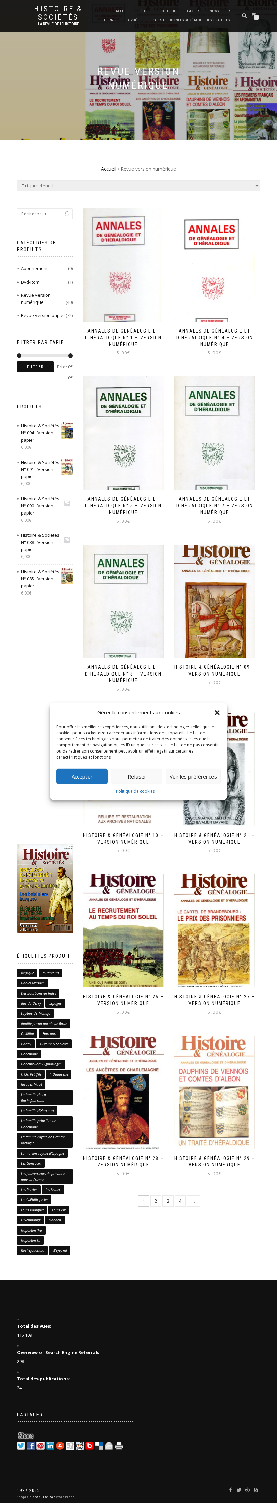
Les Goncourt (31, 1163)
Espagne (55, 1003)
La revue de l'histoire (58, 24)
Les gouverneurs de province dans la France (43, 1176)
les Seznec (53, 1189)
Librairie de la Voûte (122, 20)
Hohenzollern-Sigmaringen (41, 1064)
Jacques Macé (31, 1084)
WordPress (65, 1497)
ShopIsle (25, 1497)
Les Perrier (29, 1189)
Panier (193, 11)
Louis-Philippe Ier (34, 1199)
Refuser (137, 776)
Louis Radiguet (32, 1210)
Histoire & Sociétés (58, 13)
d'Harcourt (51, 973)
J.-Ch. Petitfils (31, 1074)
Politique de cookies (135, 791)
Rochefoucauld (32, 1250)
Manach (55, 1220)
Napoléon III (30, 1240)
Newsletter (220, 11)
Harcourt (49, 1033)
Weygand (60, 1250)
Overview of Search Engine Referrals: (59, 1352)
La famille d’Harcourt (37, 1110)
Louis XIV (59, 1210)
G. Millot (27, 1033)
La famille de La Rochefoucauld (33, 1097)
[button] (217, 712)
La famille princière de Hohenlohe (38, 1123)
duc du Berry (31, 1003)
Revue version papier (43, 315)
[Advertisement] (45, 723)
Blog (144, 11)
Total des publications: (44, 1379)
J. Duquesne (59, 1074)
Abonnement (34, 268)
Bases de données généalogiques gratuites (191, 20)
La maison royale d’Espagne (42, 1153)
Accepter (82, 776)
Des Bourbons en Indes (38, 993)
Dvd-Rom (30, 282)
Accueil (122, 11)
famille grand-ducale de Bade (44, 1023)
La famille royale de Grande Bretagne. (43, 1140)
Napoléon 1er (31, 1230)
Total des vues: (34, 1326)
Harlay (26, 1043)
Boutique (168, 11)
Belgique (27, 973)
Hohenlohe (29, 1054)
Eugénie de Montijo (35, 1013)
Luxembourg (30, 1220)
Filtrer (35, 367)
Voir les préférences (193, 776)
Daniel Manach (33, 983)
